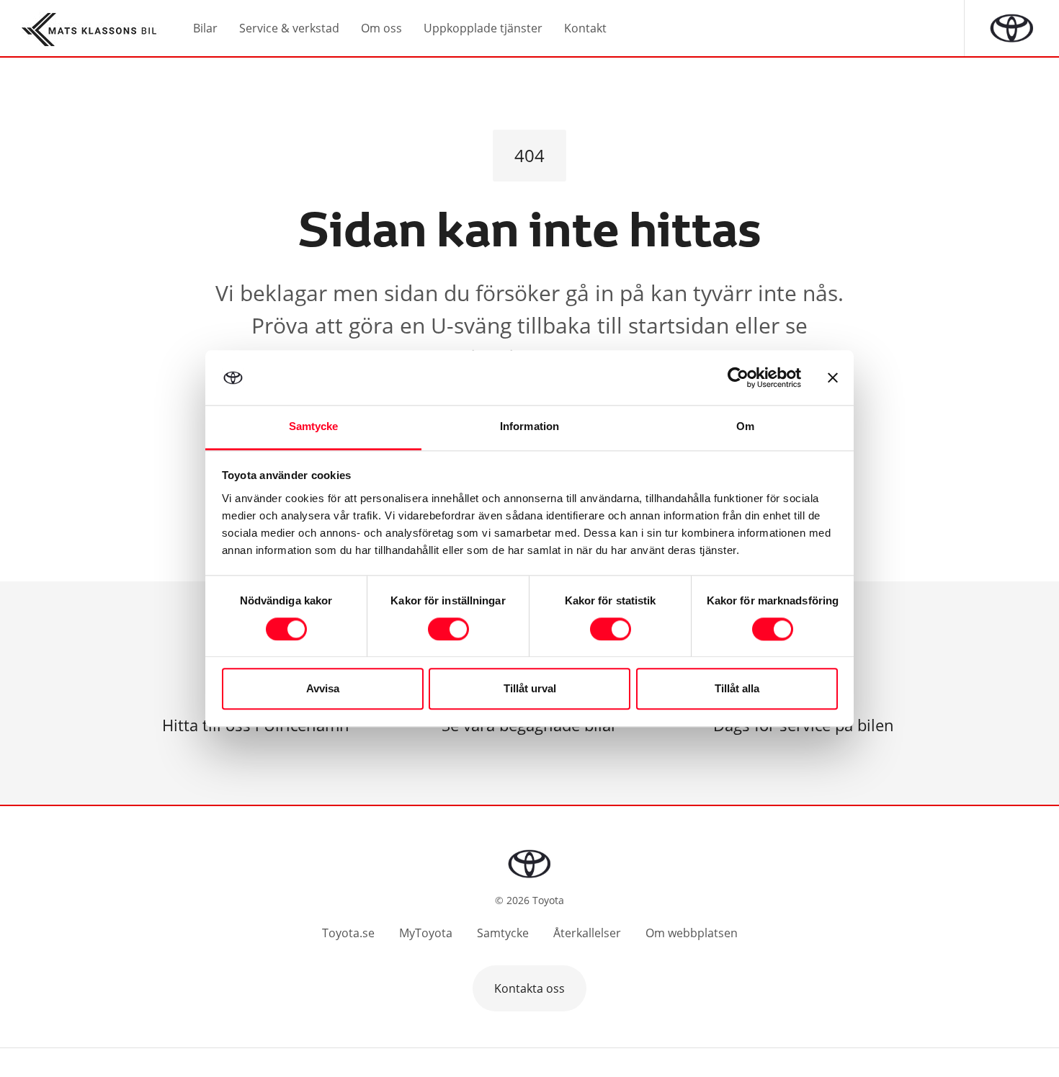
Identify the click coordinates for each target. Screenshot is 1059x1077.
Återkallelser (587, 933)
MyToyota (425, 933)
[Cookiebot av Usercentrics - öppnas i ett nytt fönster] (738, 377)
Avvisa (322, 689)
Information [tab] (529, 427)
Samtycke (503, 933)
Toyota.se (348, 933)
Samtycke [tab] (314, 427)
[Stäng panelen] (833, 377)
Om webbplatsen (691, 933)
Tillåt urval (530, 689)
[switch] (448, 628)
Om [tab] (745, 427)
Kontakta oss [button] (529, 988)
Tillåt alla (737, 689)
